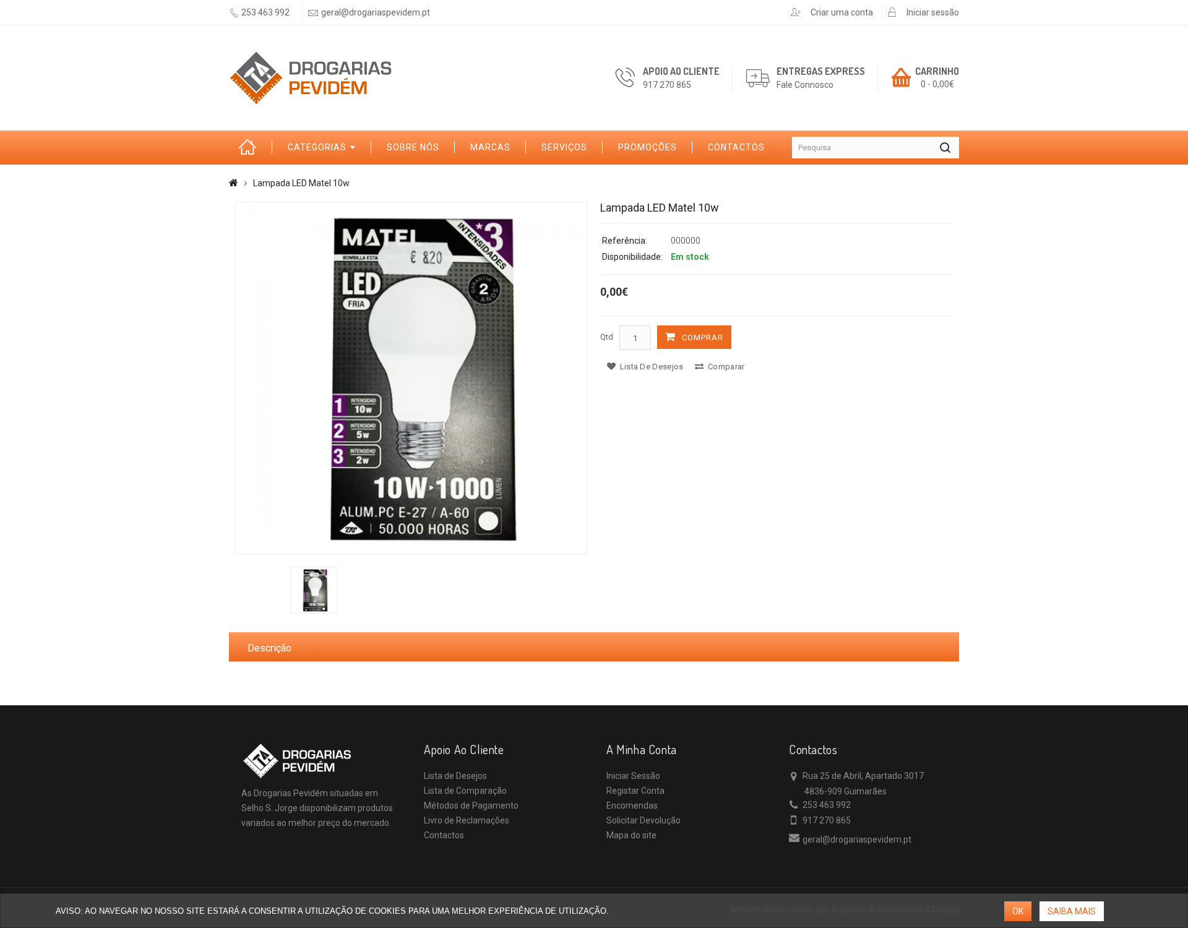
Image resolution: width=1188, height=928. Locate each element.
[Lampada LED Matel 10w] (411, 378)
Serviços (564, 147)
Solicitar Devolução (643, 820)
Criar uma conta (842, 12)
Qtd (606, 337)
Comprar (702, 337)
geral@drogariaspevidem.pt (375, 12)
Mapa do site (631, 835)
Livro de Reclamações (466, 820)
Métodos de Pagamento (471, 805)
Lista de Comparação (465, 791)
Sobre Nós (413, 147)
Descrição (269, 648)
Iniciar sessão (932, 12)
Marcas (490, 147)
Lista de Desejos (455, 776)
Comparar (725, 366)
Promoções (647, 147)
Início (250, 148)
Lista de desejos (650, 366)
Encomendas (632, 805)
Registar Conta (635, 791)
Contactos (736, 147)
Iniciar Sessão (633, 776)
